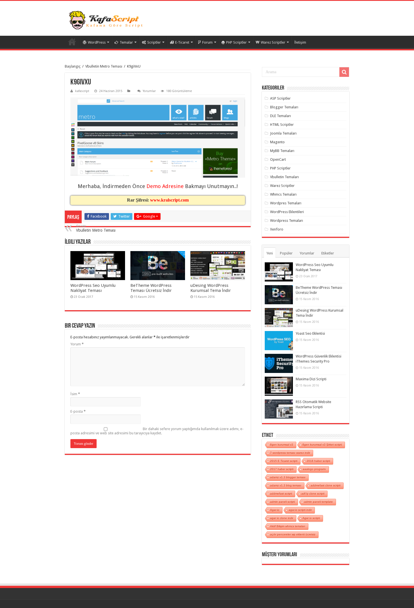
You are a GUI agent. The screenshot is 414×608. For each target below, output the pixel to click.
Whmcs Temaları (283, 194)
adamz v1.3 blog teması (285, 485)
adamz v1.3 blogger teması (288, 477)
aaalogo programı (314, 469)
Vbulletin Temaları (284, 177)
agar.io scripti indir (300, 509)
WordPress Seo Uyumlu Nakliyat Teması (92, 288)
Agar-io (274, 509)
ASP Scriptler (280, 98)
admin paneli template (318, 501)
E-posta (78, 411)
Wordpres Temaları (285, 203)
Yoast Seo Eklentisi (310, 333)
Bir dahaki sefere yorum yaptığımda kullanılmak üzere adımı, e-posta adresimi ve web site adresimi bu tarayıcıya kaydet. (157, 431)
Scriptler (154, 42)
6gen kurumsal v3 (281, 444)
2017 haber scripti (281, 469)
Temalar (126, 42)
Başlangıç (73, 66)
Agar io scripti (311, 518)
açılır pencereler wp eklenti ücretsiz (292, 534)
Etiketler (327, 253)
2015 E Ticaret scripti (283, 460)
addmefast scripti (281, 493)
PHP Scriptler (236, 42)
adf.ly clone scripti (312, 493)
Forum (207, 42)
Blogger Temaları (284, 107)
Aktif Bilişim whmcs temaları (287, 526)
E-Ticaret (182, 42)
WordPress (97, 42)
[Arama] (344, 72)
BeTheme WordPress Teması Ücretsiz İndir (151, 288)
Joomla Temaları (283, 133)
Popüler (286, 253)
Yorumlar (149, 91)
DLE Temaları (280, 116)
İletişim (300, 42)
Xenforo (276, 229)
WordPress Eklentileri (287, 212)
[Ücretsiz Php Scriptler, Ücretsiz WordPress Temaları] (107, 20)
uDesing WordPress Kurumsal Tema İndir (210, 288)
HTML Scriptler (282, 124)
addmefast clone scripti (325, 485)
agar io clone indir (281, 518)
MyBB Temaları (282, 151)
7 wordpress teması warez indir (290, 452)
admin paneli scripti (282, 501)
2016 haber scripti (318, 460)
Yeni (269, 253)
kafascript (82, 91)
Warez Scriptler (273, 42)
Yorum (77, 344)
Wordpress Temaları (286, 220)
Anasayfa (72, 42)
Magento (277, 142)
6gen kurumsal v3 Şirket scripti (322, 444)
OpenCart (278, 159)
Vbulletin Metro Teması (103, 66)
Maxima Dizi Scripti (311, 379)
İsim (75, 394)
